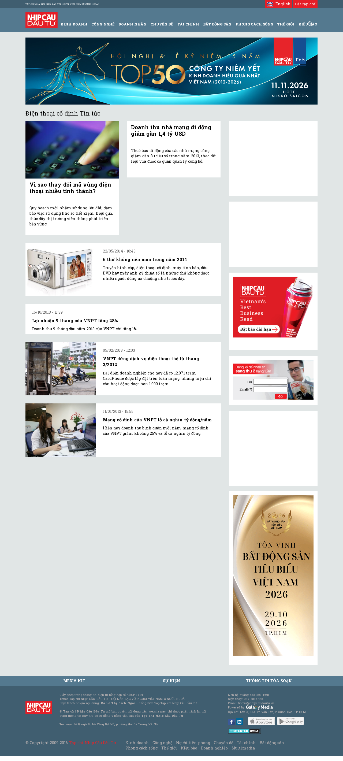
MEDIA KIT (74, 680)
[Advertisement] (273, 448)
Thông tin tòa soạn (269, 680)
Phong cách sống (141, 748)
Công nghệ (162, 742)
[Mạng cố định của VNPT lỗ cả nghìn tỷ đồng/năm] (60, 430)
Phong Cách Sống (254, 24)
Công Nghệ (102, 24)
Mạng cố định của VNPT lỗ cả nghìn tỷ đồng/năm (157, 419)
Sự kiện (171, 680)
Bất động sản (217, 24)
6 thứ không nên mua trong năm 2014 (145, 259)
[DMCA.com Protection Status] (244, 731)
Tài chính (246, 742)
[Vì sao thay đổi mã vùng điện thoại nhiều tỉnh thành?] (72, 150)
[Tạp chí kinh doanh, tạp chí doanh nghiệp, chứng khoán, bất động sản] (41, 19)
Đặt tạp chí (305, 3)
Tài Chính (188, 24)
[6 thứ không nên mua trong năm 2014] (60, 269)
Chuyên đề (162, 24)
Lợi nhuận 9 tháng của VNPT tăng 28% (75, 320)
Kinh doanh (136, 742)
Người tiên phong (193, 742)
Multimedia (243, 748)
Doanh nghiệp (214, 748)
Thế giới (285, 24)
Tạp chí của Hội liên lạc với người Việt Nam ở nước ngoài (62, 4)
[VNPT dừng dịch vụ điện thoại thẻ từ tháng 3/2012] (60, 368)
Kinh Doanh (74, 24)
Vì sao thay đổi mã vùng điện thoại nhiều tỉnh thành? (70, 187)
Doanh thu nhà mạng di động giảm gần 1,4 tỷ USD (171, 130)
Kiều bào (189, 748)
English (281, 3)
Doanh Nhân (132, 24)
